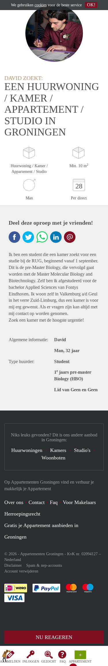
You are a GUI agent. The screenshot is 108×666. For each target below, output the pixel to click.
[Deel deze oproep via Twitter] (28, 237)
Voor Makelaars (79, 502)
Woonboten (53, 458)
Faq (54, 502)
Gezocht (48, 661)
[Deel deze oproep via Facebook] (14, 237)
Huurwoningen (26, 450)
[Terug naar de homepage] (6, 657)
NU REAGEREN (54, 637)
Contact (37, 502)
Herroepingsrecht (22, 514)
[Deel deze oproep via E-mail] (69, 237)
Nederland (12, 560)
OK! (91, 4)
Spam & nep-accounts (44, 565)
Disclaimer (13, 565)
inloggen (30, 661)
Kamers (58, 450)
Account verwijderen (21, 571)
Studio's (82, 450)
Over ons (13, 502)
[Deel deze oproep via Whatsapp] (42, 237)
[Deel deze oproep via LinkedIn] (56, 237)
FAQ (63, 661)
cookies (41, 5)
